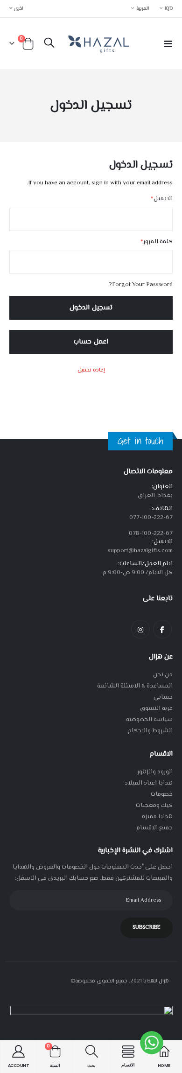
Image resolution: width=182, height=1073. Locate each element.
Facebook (162, 629)
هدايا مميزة (157, 816)
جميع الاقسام (154, 828)
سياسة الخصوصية (149, 719)
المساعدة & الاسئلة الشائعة (135, 686)
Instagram (140, 629)
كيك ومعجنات (154, 805)
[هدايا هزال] (97, 43)
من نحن (163, 675)
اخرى (18, 9)
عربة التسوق (156, 708)
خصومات (162, 794)
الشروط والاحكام (150, 731)
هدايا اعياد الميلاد (149, 783)
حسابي (163, 697)
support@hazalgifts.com (140, 550)
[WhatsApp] (151, 1042)
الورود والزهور (155, 772)
